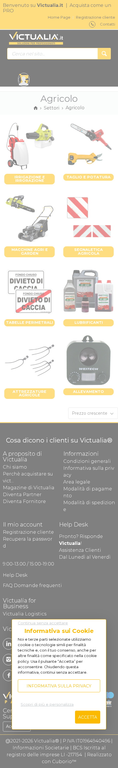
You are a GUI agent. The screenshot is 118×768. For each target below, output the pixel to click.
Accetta (87, 717)
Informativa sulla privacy (59, 686)
